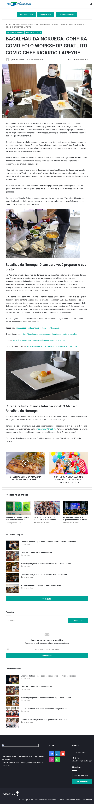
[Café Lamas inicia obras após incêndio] (12, 556)
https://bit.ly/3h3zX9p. (46, 429)
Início (9, 24)
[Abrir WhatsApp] (88, 798)
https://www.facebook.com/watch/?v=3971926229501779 (52, 346)
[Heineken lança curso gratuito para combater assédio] (18, 508)
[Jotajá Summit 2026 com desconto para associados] (46, 508)
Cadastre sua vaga (66, 14)
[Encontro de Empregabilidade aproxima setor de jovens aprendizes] (12, 545)
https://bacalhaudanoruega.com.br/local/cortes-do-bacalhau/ (39, 340)
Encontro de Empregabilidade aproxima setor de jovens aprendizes (48, 542)
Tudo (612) (47, 599)
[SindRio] (19, 4)
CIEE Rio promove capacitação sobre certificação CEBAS (44, 709)
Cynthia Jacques (16, 60)
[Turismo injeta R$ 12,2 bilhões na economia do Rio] (12, 588)
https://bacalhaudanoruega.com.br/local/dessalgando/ (39, 328)
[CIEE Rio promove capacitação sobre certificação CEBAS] (12, 712)
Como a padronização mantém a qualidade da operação (44, 720)
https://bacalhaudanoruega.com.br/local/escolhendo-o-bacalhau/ (50, 334)
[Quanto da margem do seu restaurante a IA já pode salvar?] (12, 577)
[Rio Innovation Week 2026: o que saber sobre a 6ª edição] (75, 508)
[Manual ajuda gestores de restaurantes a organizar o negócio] (12, 567)
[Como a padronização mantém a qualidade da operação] (12, 722)
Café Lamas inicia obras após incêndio (37, 553)
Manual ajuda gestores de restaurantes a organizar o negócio (46, 564)
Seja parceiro (45, 14)
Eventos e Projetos (33, 32)
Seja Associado (26, 14)
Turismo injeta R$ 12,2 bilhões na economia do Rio (41, 585)
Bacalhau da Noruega (21, 24)
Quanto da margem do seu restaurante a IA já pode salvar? (44, 574)
